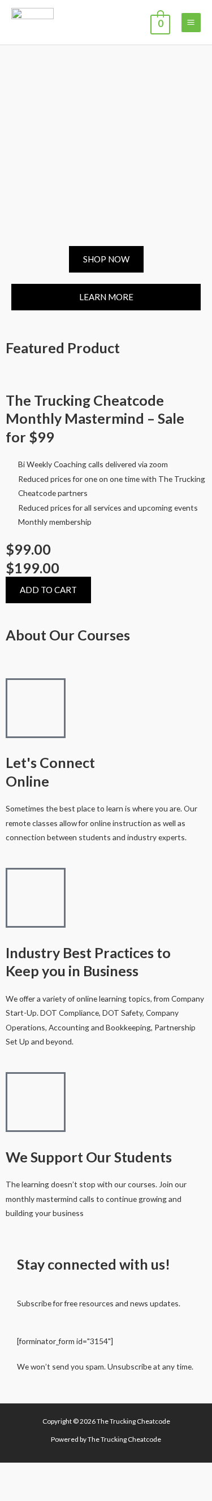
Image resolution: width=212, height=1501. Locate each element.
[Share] (74, 1473)
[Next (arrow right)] (44, 1492)
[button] (48, 590)
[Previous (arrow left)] (14, 1492)
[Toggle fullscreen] (44, 1473)
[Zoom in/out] (14, 1473)
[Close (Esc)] (104, 1473)
